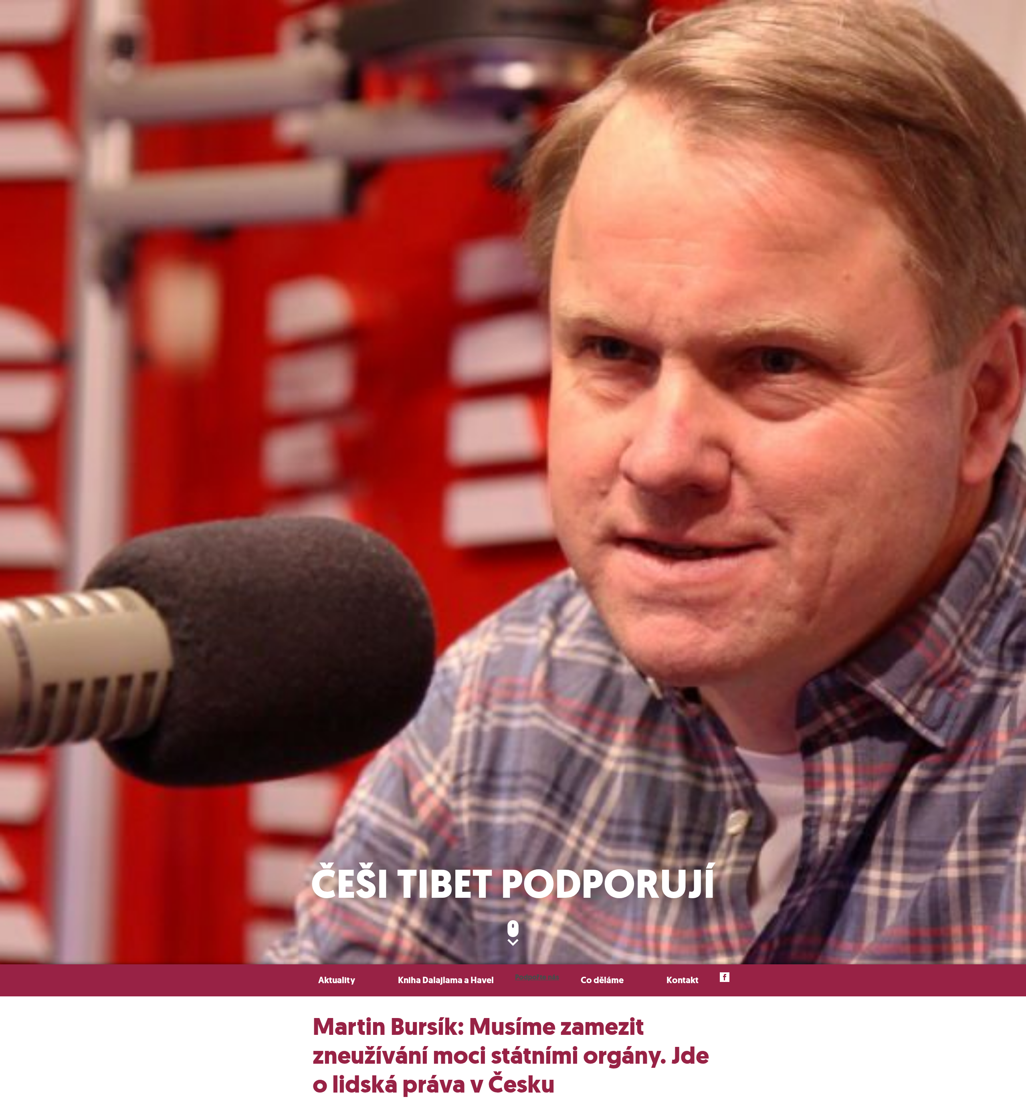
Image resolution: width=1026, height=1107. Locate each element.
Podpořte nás (537, 977)
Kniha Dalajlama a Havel (446, 980)
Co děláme (602, 980)
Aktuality (336, 980)
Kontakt (682, 980)
